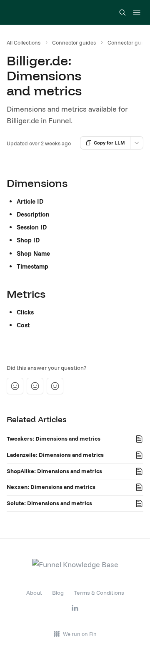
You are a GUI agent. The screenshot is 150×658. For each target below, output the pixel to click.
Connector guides (74, 42)
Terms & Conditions (99, 592)
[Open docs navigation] (136, 12)
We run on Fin (80, 634)
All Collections (23, 42)
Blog (58, 592)
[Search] (122, 12)
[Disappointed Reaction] (15, 386)
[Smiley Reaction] (55, 386)
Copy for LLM (109, 143)
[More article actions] (136, 143)
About (34, 592)
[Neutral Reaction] (35, 386)
